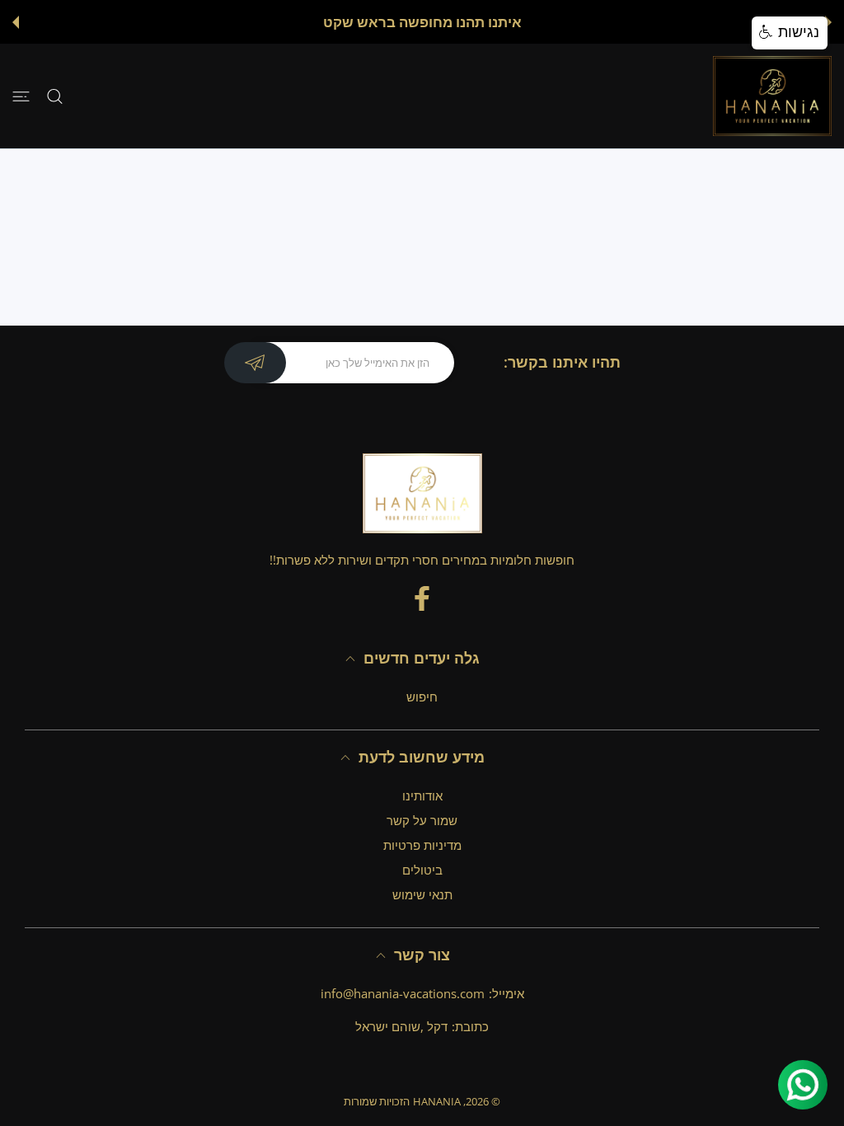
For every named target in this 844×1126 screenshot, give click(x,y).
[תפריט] (21, 96)
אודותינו (422, 795)
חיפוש (422, 696)
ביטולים (422, 869)
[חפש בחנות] (55, 96)
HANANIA (437, 1101)
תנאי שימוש (422, 894)
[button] (828, 22)
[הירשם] (255, 362)
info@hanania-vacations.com (403, 993)
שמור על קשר (422, 820)
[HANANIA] (772, 96)
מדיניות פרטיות (422, 845)
